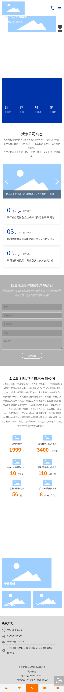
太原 (39, 680)
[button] (60, 27)
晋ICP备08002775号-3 (32, 675)
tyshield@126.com (15, 641)
